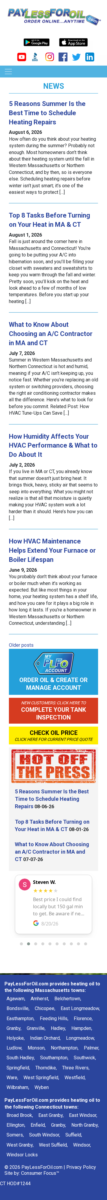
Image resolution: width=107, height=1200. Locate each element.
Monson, (36, 1048)
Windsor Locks (22, 1155)
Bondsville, (18, 1008)
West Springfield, (41, 1077)
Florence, (83, 1018)
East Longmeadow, (80, 1008)
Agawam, (16, 998)
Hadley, (58, 1028)
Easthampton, (20, 1018)
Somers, (15, 1135)
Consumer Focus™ (40, 1173)
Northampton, (64, 1048)
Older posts (21, 645)
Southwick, (85, 1057)
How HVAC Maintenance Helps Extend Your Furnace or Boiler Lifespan (52, 550)
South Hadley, (21, 1057)
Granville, (36, 1028)
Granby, (14, 1028)
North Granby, (85, 1125)
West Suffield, (53, 1145)
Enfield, (38, 1125)
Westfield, (75, 1077)
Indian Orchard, (45, 1038)
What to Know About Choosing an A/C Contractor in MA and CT (50, 334)
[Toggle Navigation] (8, 71)
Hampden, (81, 1028)
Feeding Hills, (54, 1018)
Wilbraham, (18, 1087)
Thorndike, (46, 1068)
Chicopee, (45, 1008)
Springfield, (18, 1068)
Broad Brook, (20, 1115)
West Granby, (20, 1145)
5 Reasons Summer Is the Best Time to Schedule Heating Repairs (47, 113)
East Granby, (51, 1115)
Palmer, (91, 1048)
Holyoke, (16, 1038)
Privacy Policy (81, 1167)
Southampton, (54, 1057)
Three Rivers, (75, 1068)
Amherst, (40, 998)
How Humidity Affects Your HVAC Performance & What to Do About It (53, 446)
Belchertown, (67, 998)
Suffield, (73, 1135)
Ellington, (16, 1125)
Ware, (12, 1077)
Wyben (41, 1087)
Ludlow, (14, 1048)
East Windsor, (83, 1115)
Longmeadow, (80, 1038)
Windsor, (82, 1145)
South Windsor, (44, 1135)
